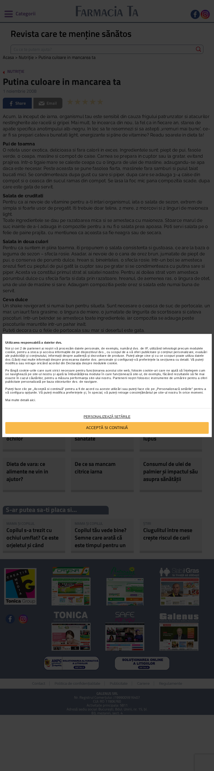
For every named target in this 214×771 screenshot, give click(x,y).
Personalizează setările (107, 417)
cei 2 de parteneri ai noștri (34, 348)
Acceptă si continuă (107, 428)
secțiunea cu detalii (174, 359)
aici (32, 400)
